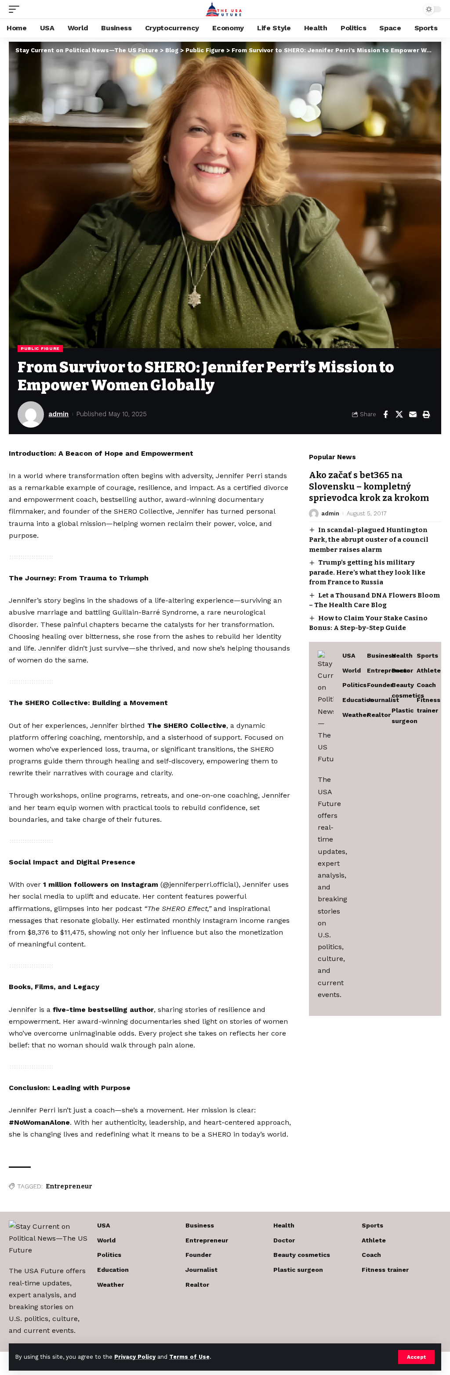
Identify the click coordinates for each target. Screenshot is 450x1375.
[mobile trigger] (16, 9)
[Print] (426, 414)
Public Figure (40, 348)
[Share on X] (399, 414)
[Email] (412, 414)
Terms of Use (189, 1356)
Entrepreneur (69, 1186)
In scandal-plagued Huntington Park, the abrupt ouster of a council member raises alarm (368, 540)
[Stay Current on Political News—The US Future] (225, 9)
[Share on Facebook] (385, 414)
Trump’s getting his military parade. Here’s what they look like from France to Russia (367, 572)
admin (58, 414)
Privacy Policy (135, 1356)
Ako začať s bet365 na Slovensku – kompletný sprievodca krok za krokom (369, 486)
